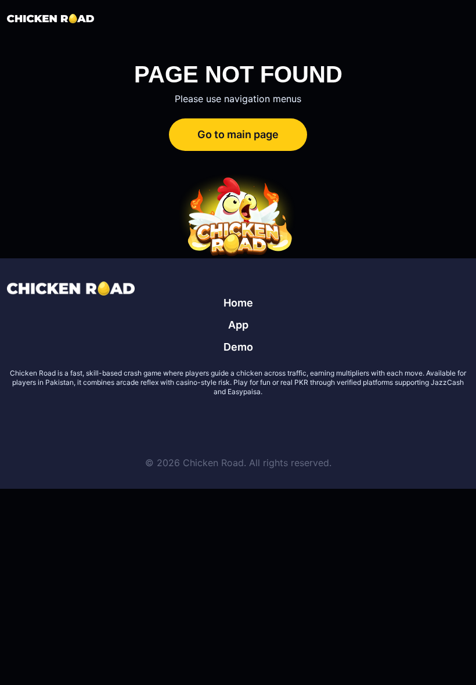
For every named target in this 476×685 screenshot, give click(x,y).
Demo (238, 347)
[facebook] (224, 419)
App (238, 325)
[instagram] (280, 419)
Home (238, 303)
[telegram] (252, 419)
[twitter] (196, 419)
